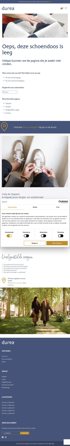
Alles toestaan (57, 243)
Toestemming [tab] (12, 207)
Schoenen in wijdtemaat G (8, 405)
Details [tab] (35, 207)
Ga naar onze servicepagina (14, 80)
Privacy (23, 443)
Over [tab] (57, 207)
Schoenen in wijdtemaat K (8, 410)
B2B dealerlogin (6, 387)
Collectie (8, 103)
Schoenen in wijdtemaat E (8, 402)
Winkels (8, 106)
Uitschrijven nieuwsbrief (7, 385)
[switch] (26, 235)
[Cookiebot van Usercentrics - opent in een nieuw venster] (60, 202)
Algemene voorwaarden (31, 443)
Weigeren (35, 243)
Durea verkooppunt (31, 127)
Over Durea (4, 356)
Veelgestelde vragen (12, 110)
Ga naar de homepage (13, 77)
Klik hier (49, 1)
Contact (8, 113)
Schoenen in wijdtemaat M (8, 413)
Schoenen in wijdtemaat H (8, 408)
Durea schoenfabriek (7, 359)
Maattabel (4, 376)
